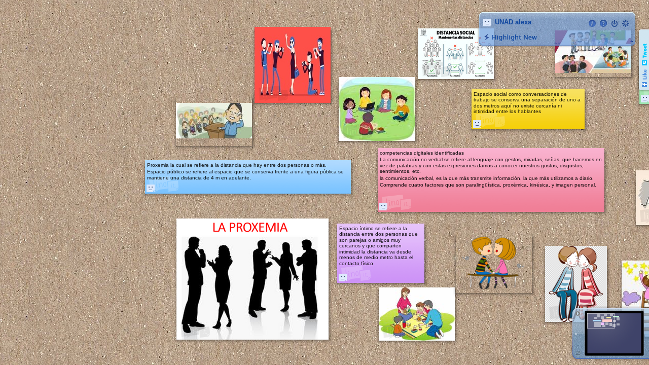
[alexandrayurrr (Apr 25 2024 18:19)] (151, 188)
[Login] (614, 23)
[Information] (592, 23)
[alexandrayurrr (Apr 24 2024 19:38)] (383, 206)
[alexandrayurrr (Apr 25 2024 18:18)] (343, 277)
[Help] (603, 23)
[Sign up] (625, 23)
